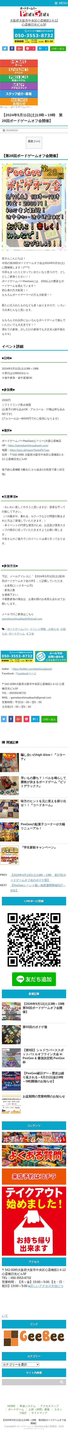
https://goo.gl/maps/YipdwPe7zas (29, 450)
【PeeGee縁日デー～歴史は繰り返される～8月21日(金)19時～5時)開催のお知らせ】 (43, 1077)
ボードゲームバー (17, 629)
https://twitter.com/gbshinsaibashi (32, 668)
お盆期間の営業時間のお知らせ (44, 1096)
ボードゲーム (17, 633)
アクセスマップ (49, 1405)
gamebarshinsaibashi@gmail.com (22, 618)
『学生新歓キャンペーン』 (39, 847)
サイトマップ (39, 1412)
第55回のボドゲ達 (35, 1027)
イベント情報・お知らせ (44, 629)
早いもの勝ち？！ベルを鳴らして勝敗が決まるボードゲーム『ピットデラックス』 (43, 782)
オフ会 (30, 633)
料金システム (28, 1405)
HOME (11, 1405)
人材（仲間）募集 (39, 1409)
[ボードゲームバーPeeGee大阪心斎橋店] (34, 11)
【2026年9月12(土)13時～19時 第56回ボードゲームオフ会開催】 (45, 1007)
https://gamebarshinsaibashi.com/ (28, 445)
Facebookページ (26, 673)
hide (37, 141)
